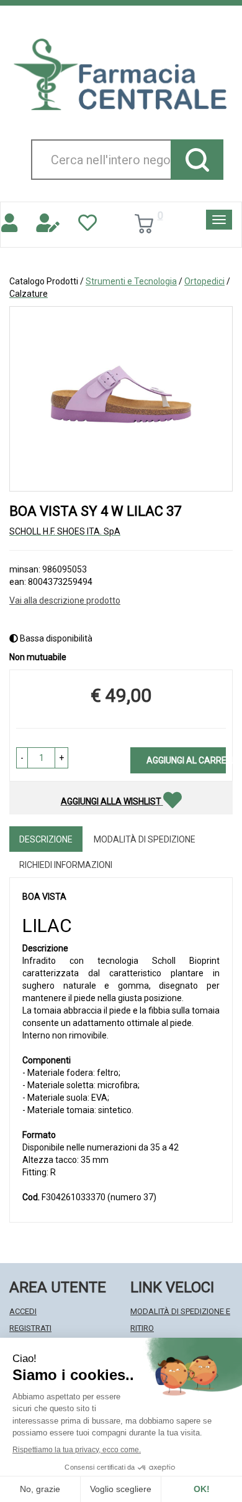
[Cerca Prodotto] (197, 159)
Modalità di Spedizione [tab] (144, 839)
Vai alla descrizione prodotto (64, 600)
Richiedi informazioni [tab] (65, 865)
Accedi (23, 1311)
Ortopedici (204, 281)
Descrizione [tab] (46, 839)
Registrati (30, 1328)
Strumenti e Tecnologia (131, 281)
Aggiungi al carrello (186, 760)
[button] (22, 757)
